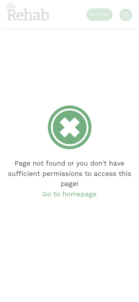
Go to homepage (69, 194)
